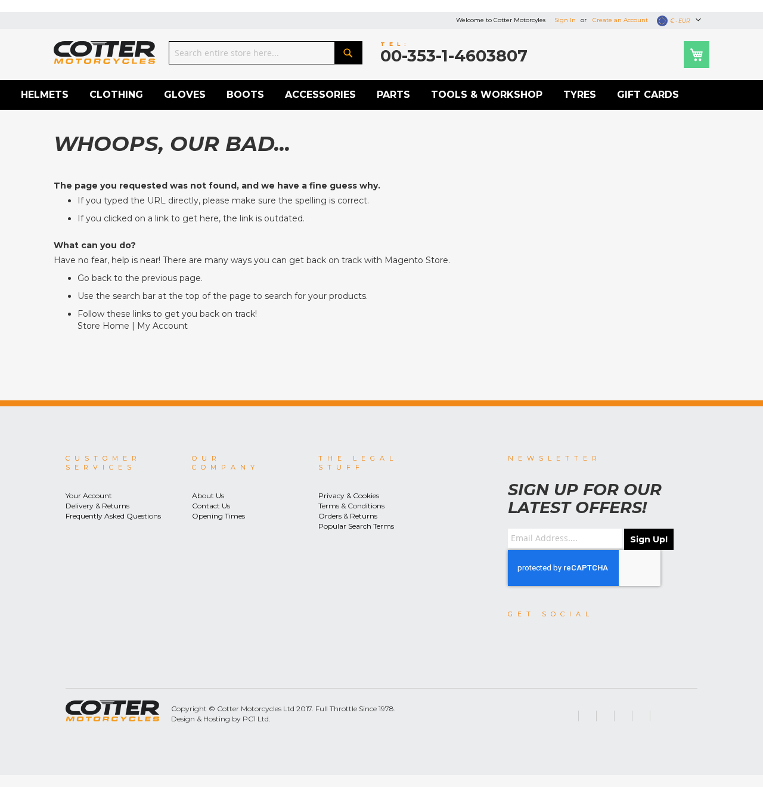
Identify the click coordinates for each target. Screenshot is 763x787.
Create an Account (620, 20)
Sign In (565, 20)
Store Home (103, 325)
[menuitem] (44, 95)
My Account (162, 325)
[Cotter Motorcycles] (104, 52)
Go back (94, 278)
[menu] (381, 95)
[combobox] (265, 53)
